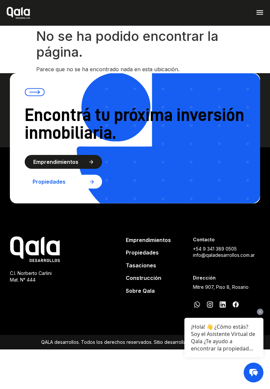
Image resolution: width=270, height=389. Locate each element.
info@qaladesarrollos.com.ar (224, 255)
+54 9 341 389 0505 (215, 249)
